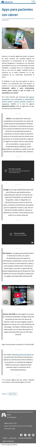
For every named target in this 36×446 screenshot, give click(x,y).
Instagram (29, 435)
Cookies (4, 438)
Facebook (21, 435)
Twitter (25, 435)
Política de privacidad (25, 438)
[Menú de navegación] (33, 1)
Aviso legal (12, 438)
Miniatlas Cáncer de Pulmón (22, 355)
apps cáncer (12, 394)
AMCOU (15, 444)
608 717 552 (13, 423)
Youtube (33, 435)
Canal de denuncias (8, 441)
